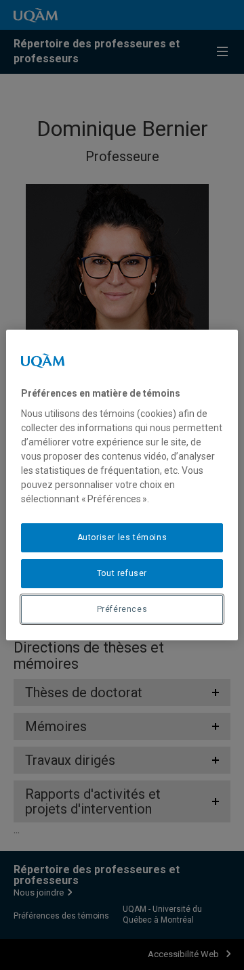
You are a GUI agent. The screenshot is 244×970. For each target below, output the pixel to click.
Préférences (122, 609)
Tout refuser (122, 573)
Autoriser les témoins (122, 537)
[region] (122, 485)
